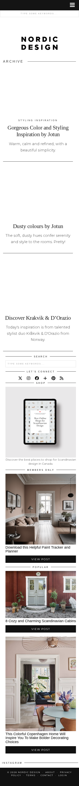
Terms (30, 775)
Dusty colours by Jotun (38, 226)
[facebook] (37, 378)
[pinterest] (53, 378)
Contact (47, 775)
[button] (73, 5)
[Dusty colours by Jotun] (38, 194)
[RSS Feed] (61, 378)
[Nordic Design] (39, 38)
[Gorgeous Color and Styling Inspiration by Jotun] (38, 90)
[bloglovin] (45, 378)
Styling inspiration (38, 120)
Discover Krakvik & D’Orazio (38, 318)
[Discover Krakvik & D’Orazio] (38, 285)
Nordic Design (29, 772)
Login (62, 775)
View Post (40, 559)
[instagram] (28, 378)
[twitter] (20, 378)
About (50, 772)
